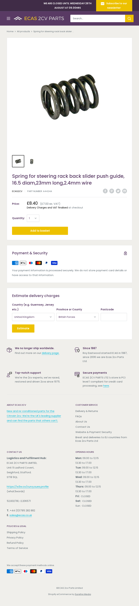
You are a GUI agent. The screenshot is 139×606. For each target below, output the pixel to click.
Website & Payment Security (93, 432)
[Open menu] (8, 18)
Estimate (23, 328)
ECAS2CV (17, 191)
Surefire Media (83, 594)
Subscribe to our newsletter (116, 5)
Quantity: (18, 218)
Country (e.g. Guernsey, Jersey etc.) (33, 307)
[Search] (129, 18)
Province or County (69, 309)
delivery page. (50, 353)
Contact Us (82, 427)
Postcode (107, 309)
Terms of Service (17, 548)
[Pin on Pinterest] (111, 190)
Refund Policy (15, 543)
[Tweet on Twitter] (118, 190)
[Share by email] (124, 190)
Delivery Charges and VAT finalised (47, 207)
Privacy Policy (15, 537)
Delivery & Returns (86, 411)
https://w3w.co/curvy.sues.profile (28, 486)
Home (10, 31)
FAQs (78, 416)
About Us (81, 421)
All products (23, 31)
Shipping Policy (16, 532)
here (106, 385)
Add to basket (40, 230)
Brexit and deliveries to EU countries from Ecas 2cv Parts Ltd (101, 439)
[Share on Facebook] (105, 190)
